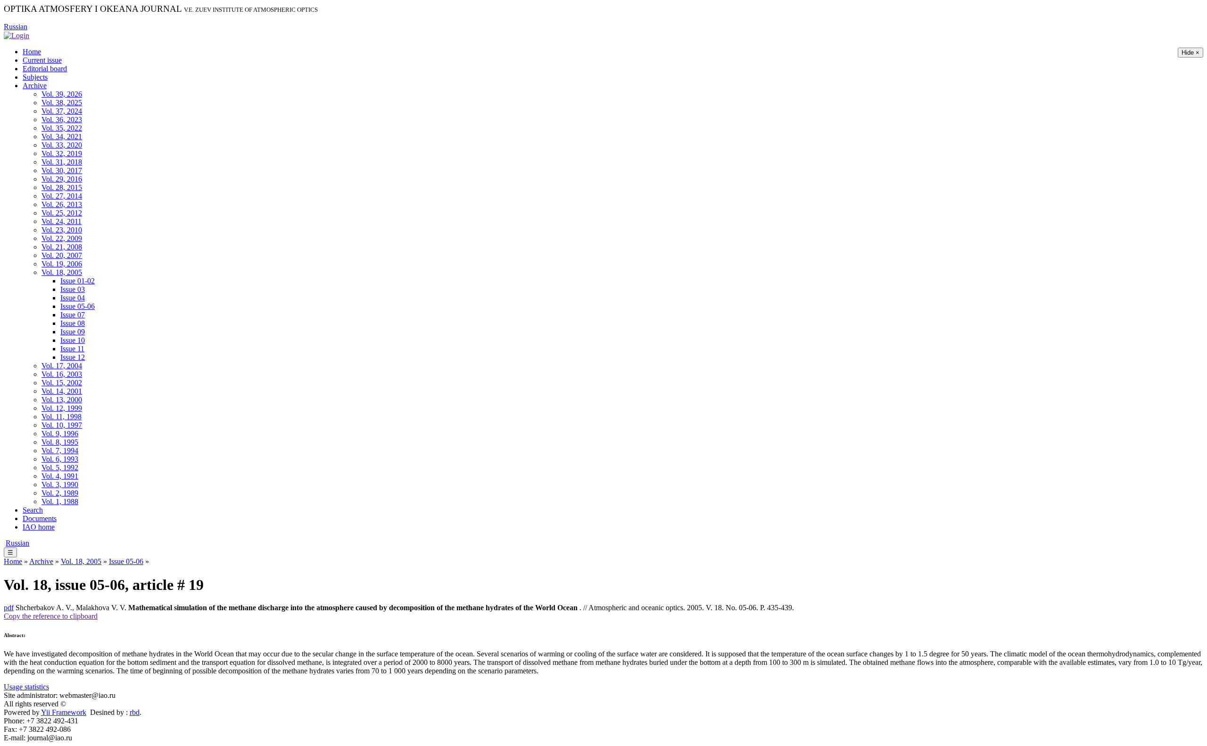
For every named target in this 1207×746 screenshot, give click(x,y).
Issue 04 (72, 298)
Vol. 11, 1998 (61, 417)
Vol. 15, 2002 (61, 383)
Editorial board (45, 69)
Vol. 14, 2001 (61, 391)
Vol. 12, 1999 (61, 408)
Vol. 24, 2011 (61, 221)
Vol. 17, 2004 (61, 366)
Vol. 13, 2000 (61, 400)
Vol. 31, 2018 (61, 162)
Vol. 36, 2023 (61, 120)
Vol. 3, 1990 (59, 485)
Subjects (35, 77)
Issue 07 (72, 315)
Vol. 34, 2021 (61, 137)
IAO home (39, 527)
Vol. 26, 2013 (61, 204)
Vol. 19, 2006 (61, 264)
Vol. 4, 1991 (59, 476)
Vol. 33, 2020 (61, 145)
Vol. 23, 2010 (61, 230)
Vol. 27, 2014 (61, 196)
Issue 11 (72, 349)
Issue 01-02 (77, 281)
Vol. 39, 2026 (61, 94)
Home (32, 52)
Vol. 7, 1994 (59, 451)
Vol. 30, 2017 (61, 170)
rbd (135, 712)
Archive (35, 86)
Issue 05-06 (77, 306)
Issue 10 (72, 340)
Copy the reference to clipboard (51, 616)
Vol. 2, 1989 (59, 493)
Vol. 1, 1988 (59, 501)
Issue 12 (72, 357)
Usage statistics (26, 687)
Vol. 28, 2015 (61, 187)
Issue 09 (72, 332)
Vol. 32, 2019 (61, 153)
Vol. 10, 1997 (61, 425)
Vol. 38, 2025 (61, 103)
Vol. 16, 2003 (61, 374)
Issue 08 (72, 323)
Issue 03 (72, 289)
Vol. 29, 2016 (61, 179)
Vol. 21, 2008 (61, 247)
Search (33, 510)
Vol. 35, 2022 (61, 128)
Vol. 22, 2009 (61, 238)
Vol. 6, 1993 (59, 459)
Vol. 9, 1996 (59, 434)
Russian (15, 27)
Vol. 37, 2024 (61, 111)
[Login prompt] (16, 35)
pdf (9, 608)
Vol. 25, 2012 (61, 213)
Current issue (42, 60)
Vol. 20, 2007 (61, 255)
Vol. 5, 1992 (59, 468)
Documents (40, 518)
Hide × (1190, 52)
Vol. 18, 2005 (61, 272)
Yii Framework (63, 712)
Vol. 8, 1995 (59, 442)
